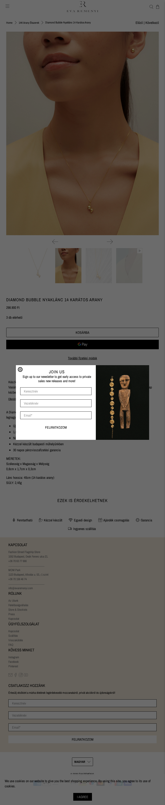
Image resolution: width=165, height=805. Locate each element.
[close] (20, 369)
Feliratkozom (56, 427)
